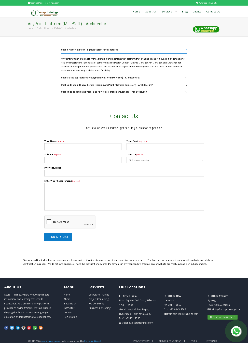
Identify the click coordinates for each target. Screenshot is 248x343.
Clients (197, 11)
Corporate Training (99, 294)
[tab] (124, 51)
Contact (68, 312)
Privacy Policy (141, 340)
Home (136, 11)
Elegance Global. (92, 340)
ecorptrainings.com (51, 340)
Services (167, 11)
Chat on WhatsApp (224, 317)
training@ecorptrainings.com (44, 3)
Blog (185, 11)
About (12, 286)
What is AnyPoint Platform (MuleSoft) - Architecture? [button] (89, 49)
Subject (52, 154)
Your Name (54, 141)
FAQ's (194, 340)
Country (135, 154)
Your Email (137, 141)
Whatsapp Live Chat (208, 3)
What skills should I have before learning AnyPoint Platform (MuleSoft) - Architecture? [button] (107, 85)
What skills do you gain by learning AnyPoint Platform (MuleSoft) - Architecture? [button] (104, 91)
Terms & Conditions (170, 340)
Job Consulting (96, 303)
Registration (70, 316)
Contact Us (213, 11)
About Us (151, 11)
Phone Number (52, 167)
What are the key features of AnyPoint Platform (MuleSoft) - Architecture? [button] (100, 77)
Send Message (58, 236)
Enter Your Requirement (62, 180)
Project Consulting (99, 299)
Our (132, 286)
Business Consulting (100, 307)
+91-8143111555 (131, 318)
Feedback (211, 340)
